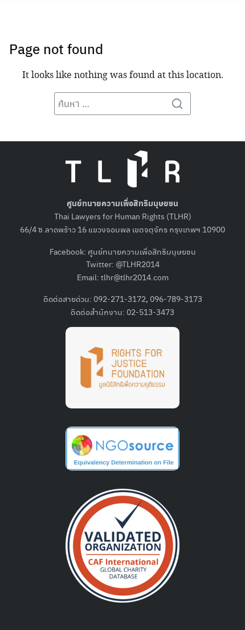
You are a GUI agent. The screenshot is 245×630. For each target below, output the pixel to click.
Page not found (56, 48)
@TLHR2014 (138, 263)
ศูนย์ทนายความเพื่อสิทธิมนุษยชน (142, 251)
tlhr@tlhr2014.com (135, 277)
